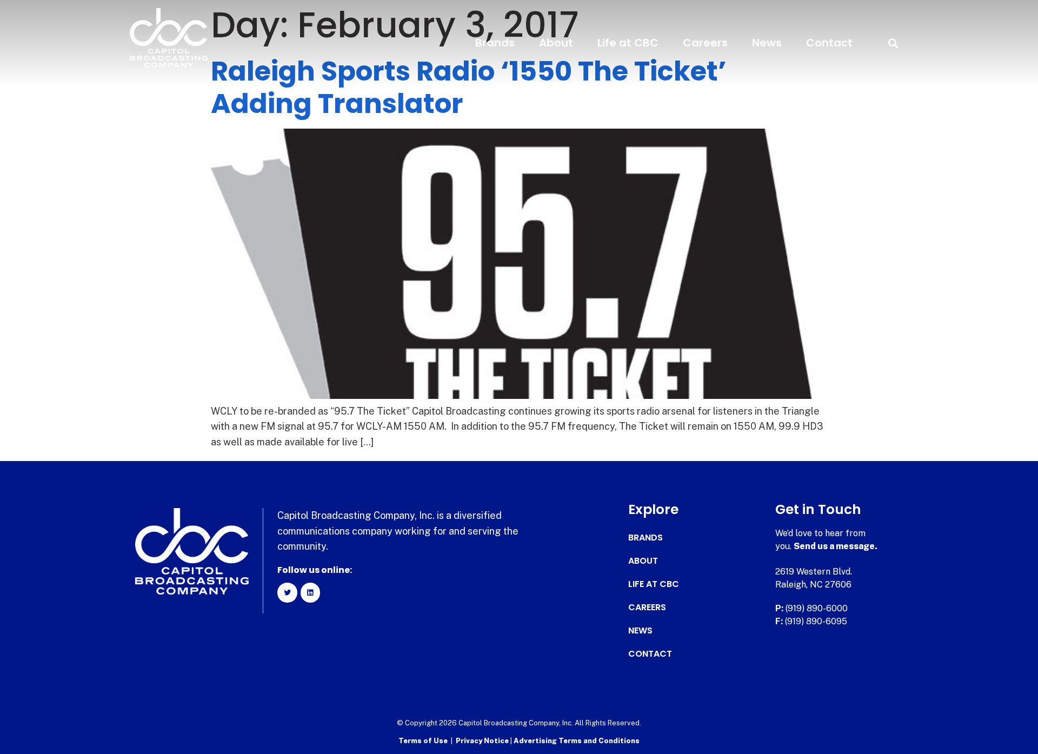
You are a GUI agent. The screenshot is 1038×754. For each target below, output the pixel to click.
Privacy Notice (483, 741)
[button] (893, 43)
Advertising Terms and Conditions (577, 741)
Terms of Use (423, 741)
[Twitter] (287, 592)
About (556, 42)
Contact (829, 42)
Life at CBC (627, 42)
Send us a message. (835, 546)
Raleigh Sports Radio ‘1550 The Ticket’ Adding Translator (469, 87)
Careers (705, 42)
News (767, 42)
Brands (495, 42)
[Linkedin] (310, 592)
